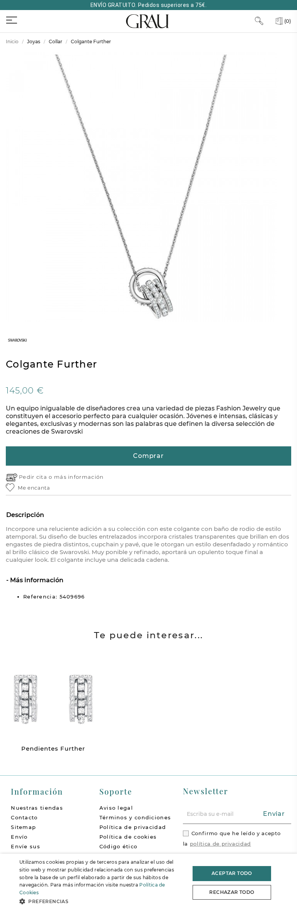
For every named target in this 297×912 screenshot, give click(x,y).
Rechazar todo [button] (231, 892)
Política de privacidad (132, 827)
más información (79, 477)
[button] (102, 901)
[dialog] (148, 883)
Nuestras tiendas (37, 808)
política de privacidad (220, 844)
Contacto (24, 817)
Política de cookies (128, 837)
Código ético (118, 846)
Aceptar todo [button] (232, 873)
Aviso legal (116, 808)
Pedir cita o (36, 477)
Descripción (25, 515)
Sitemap (23, 827)
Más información (36, 580)
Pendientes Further (53, 748)
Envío (19, 837)
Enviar (274, 813)
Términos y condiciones (135, 817)
